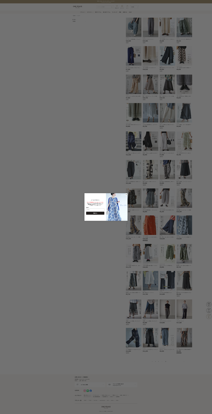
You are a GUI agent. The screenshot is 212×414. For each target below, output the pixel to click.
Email (87, 207)
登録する (95, 213)
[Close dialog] (126, 194)
